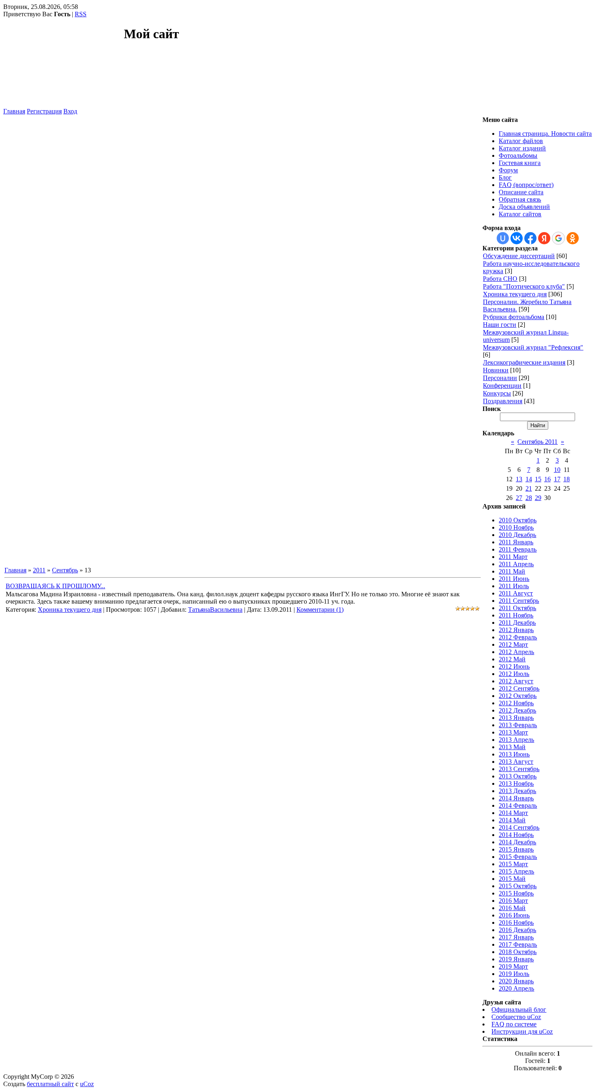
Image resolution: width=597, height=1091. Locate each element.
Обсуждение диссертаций (519, 255)
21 (529, 488)
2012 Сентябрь (519, 688)
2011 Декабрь (517, 622)
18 (566, 479)
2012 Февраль (518, 637)
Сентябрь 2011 (537, 441)
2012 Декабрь (517, 710)
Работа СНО (500, 278)
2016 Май (512, 907)
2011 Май (512, 571)
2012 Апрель (516, 651)
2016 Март (513, 900)
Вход (70, 111)
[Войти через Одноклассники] (573, 238)
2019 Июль (514, 973)
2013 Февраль (518, 725)
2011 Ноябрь (516, 615)
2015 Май (512, 878)
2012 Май (512, 659)
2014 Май (512, 820)
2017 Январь (516, 937)
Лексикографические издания (524, 362)
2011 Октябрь (517, 607)
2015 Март (513, 864)
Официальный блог (518, 1009)
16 (547, 479)
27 (519, 497)
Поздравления (502, 401)
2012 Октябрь (517, 695)
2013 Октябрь (517, 776)
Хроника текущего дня (70, 609)
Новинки (495, 370)
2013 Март (513, 732)
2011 (39, 570)
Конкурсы (497, 393)
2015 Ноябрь (516, 893)
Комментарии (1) (320, 609)
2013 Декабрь (517, 790)
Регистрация (44, 111)
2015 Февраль (518, 856)
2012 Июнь (514, 666)
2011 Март (513, 556)
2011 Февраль (517, 549)
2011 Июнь (514, 578)
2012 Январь (516, 629)
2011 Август (516, 593)
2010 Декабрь (517, 534)
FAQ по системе (513, 1024)
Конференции (502, 385)
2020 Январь (516, 981)
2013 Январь (516, 717)
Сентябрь (65, 570)
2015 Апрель (516, 871)
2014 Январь (516, 798)
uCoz (87, 1083)
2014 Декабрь (517, 842)
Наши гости (499, 324)
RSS (81, 14)
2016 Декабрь (517, 929)
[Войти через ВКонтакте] (516, 238)
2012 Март (513, 644)
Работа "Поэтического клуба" (524, 286)
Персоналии (500, 377)
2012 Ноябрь (516, 703)
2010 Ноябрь (516, 527)
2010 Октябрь (517, 520)
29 (538, 497)
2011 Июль (514, 585)
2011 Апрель (516, 564)
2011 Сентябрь (519, 600)
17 (557, 479)
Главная (14, 111)
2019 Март (513, 966)
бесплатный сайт (50, 1083)
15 (538, 479)
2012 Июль (514, 673)
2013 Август (516, 761)
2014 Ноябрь (516, 834)
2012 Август (516, 681)
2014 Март (513, 812)
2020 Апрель (516, 988)
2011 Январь (516, 542)
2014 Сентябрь (519, 827)
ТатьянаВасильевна (215, 609)
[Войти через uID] (503, 238)
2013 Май (512, 746)
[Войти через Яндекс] (544, 238)
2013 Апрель (516, 739)
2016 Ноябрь (516, 922)
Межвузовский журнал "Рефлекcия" (533, 347)
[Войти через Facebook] (530, 238)
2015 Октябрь (517, 885)
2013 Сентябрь (519, 768)
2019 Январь (516, 959)
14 (529, 479)
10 (557, 469)
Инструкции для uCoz (522, 1031)
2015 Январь (516, 849)
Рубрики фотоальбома (513, 316)
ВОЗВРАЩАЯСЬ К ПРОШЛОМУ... (55, 585)
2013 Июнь (514, 754)
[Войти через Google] (558, 238)
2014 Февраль (518, 805)
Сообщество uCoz (516, 1016)
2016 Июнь (514, 915)
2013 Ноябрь (516, 783)
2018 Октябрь (517, 951)
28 (529, 497)
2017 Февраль (518, 944)
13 (519, 479)
